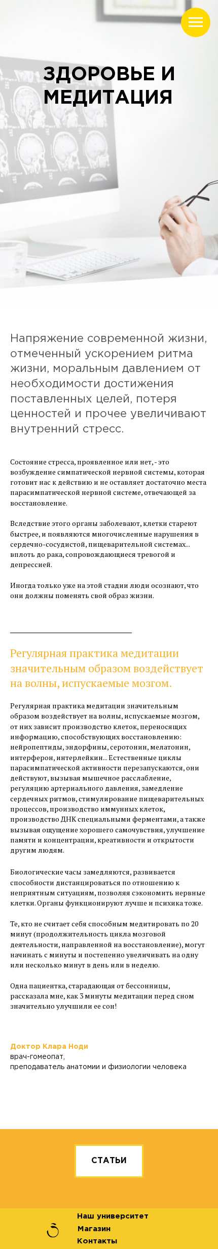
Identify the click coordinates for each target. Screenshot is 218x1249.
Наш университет (113, 1216)
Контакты (97, 1241)
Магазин (94, 1229)
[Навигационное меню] (196, 22)
